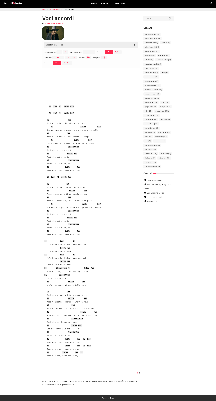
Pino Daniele (160, 136)
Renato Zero (160, 141)
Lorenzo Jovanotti (162, 111)
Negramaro (150, 132)
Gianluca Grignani (152, 98)
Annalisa (166, 43)
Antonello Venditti (152, 47)
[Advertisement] (91, 83)
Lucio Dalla (165, 119)
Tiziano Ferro (164, 158)
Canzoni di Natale (164, 60)
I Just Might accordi (154, 180)
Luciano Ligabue (151, 115)
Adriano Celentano (152, 34)
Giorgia (164, 102)
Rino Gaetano (150, 149)
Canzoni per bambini (153, 64)
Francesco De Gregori (153, 90)
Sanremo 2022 (151, 154)
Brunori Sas (163, 55)
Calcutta (149, 60)
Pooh (148, 141)
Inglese (117, 52)
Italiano (109, 52)
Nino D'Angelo (164, 132)
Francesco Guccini (152, 94)
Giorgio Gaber (150, 107)
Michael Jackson (151, 128)
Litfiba (148, 111)
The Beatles (150, 158)
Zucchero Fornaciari (54, 24)
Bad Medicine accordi (155, 193)
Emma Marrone (151, 77)
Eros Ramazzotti (151, 81)
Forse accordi (152, 201)
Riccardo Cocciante (152, 145)
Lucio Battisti (150, 119)
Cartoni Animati (151, 68)
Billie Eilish (149, 55)
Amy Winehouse (151, 43)
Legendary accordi (154, 197)
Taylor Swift (166, 154)
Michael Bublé (151, 124)
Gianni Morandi (151, 102)
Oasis (148, 136)
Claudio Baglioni (151, 72)
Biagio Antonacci (151, 51)
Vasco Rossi (150, 162)
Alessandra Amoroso (153, 38)
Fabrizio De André (152, 85)
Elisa (165, 72)
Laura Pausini (165, 107)
